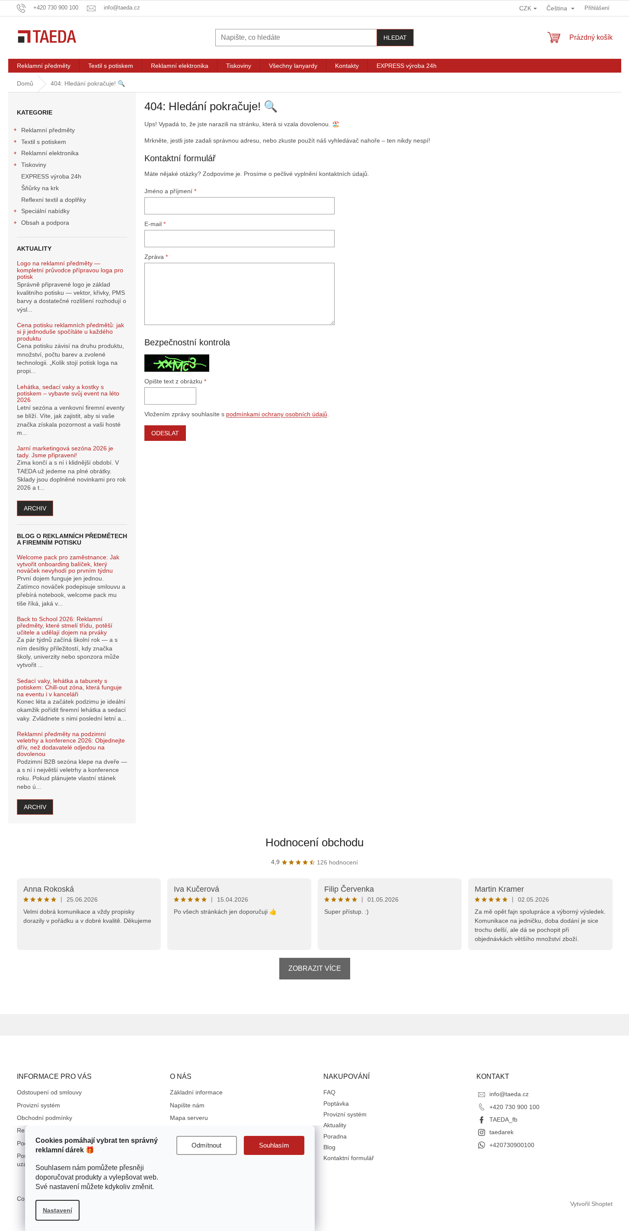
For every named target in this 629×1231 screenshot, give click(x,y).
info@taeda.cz (509, 1094)
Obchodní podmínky (44, 1117)
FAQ (329, 1092)
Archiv (35, 508)
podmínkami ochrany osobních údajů (276, 414)
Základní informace (196, 1092)
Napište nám (187, 1105)
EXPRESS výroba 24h (51, 176)
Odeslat (165, 433)
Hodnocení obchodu (314, 842)
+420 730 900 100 (514, 1106)
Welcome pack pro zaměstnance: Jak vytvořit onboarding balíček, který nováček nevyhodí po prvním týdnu (68, 564)
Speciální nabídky (45, 210)
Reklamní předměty (48, 130)
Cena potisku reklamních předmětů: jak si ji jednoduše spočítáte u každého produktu (70, 332)
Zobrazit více (314, 968)
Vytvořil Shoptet (591, 1203)
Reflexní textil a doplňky (53, 199)
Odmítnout (206, 1145)
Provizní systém (38, 1105)
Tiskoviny (33, 164)
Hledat (395, 37)
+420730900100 (511, 1145)
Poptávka (336, 1103)
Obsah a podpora (45, 222)
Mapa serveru (189, 1117)
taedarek (501, 1132)
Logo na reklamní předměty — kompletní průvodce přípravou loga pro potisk (70, 270)
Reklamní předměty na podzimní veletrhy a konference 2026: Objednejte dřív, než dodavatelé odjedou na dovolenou (71, 744)
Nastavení (57, 1210)
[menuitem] (43, 66)
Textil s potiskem (43, 141)
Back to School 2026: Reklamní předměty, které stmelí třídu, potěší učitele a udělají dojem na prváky (64, 626)
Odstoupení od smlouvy (49, 1092)
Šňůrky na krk (40, 188)
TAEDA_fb (503, 1119)
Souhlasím (274, 1145)
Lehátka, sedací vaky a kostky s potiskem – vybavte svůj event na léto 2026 (68, 394)
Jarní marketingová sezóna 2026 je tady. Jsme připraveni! (65, 451)
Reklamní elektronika (50, 153)
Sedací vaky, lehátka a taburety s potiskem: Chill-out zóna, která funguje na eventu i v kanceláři (69, 688)
